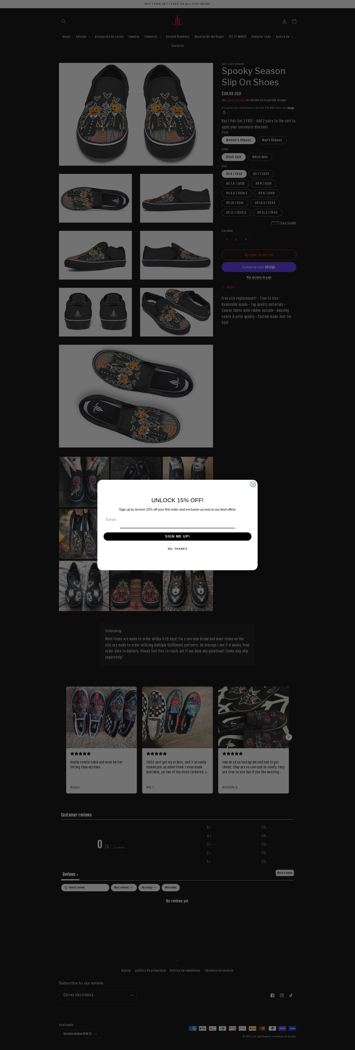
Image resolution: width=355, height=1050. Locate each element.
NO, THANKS (177, 548)
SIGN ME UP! (177, 536)
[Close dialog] (253, 484)
